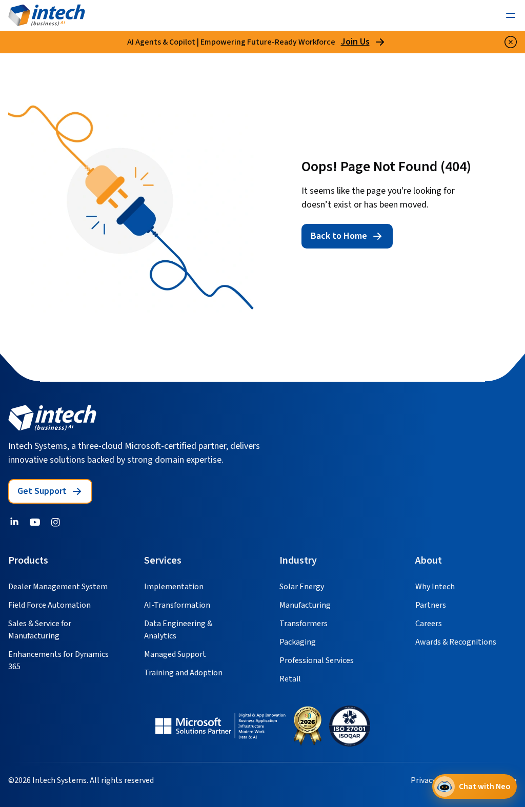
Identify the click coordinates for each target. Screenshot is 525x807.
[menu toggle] (510, 15)
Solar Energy (301, 586)
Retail (290, 679)
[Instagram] (55, 522)
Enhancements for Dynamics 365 (58, 660)
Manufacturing (305, 605)
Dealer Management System (58, 586)
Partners (430, 605)
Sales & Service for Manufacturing (39, 630)
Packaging (297, 642)
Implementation (174, 586)
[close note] (510, 42)
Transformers (303, 623)
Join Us (355, 42)
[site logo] (52, 417)
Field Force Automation (49, 605)
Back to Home (339, 236)
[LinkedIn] (14, 522)
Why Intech (435, 586)
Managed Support (175, 654)
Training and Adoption (183, 672)
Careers (428, 623)
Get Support (42, 491)
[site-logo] (46, 15)
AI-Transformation (177, 605)
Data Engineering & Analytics (178, 630)
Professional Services (316, 660)
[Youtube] (35, 522)
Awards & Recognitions (455, 642)
